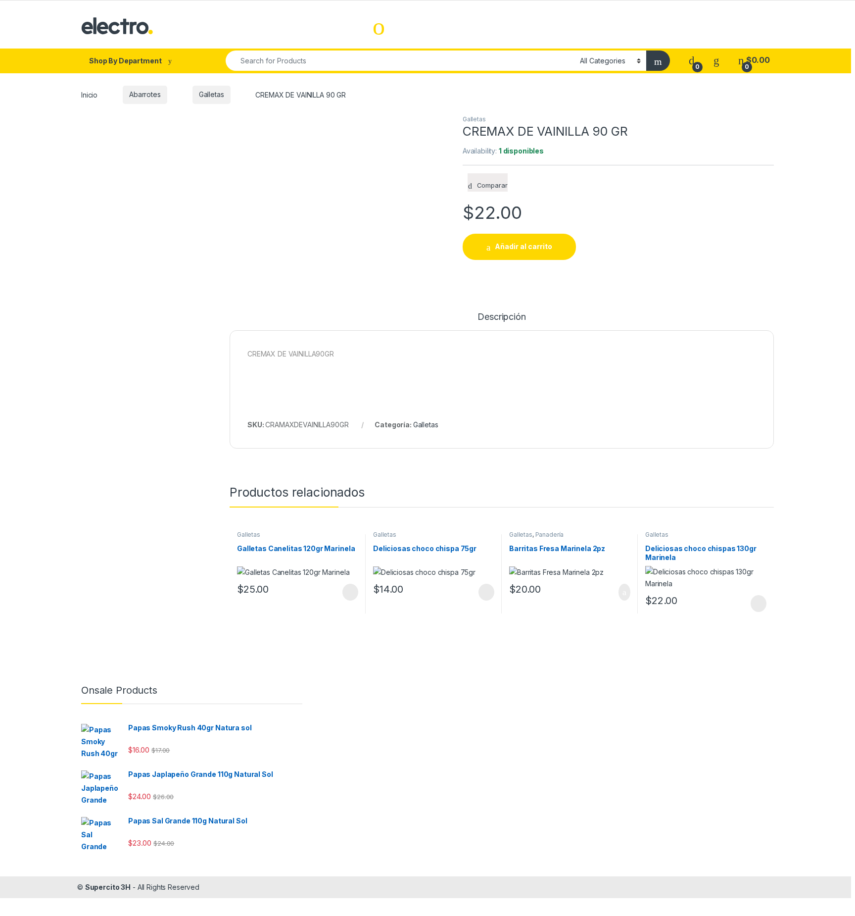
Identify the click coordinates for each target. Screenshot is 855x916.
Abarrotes (145, 94)
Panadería (549, 534)
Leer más (350, 592)
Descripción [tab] (501, 317)
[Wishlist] (716, 60)
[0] (692, 60)
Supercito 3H (108, 887)
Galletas (211, 94)
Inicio (89, 94)
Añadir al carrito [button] (620, 592)
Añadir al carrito (523, 246)
